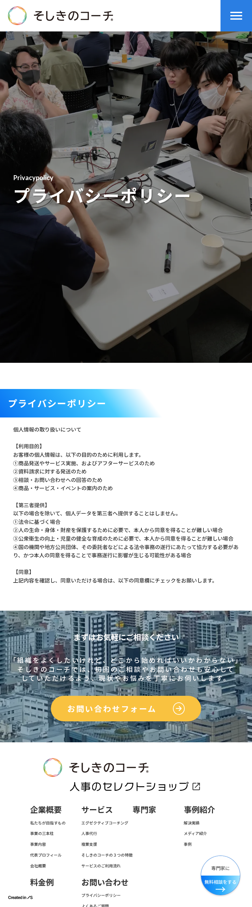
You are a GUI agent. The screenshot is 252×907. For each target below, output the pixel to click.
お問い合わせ (105, 882)
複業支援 (89, 844)
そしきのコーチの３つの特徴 (107, 855)
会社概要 (38, 865)
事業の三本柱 (42, 833)
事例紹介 (199, 809)
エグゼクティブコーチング (104, 822)
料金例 (42, 882)
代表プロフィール (46, 855)
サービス (97, 809)
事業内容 (38, 844)
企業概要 (46, 809)
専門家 (144, 809)
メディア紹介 (195, 833)
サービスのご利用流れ (101, 865)
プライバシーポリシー (101, 895)
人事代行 (89, 833)
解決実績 (192, 822)
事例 (188, 844)
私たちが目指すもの (48, 822)
